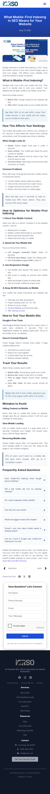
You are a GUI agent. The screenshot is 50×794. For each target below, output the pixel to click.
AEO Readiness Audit (25, 697)
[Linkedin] (30, 677)
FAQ (25, 735)
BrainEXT (25, 706)
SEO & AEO (25, 693)
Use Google (7, 325)
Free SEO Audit (25, 726)
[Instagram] (25, 677)
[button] (45, 4)
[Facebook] (19, 677)
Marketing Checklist (25, 730)
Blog (25, 721)
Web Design (25, 711)
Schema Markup (14, 308)
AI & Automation (25, 702)
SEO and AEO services (17, 561)
